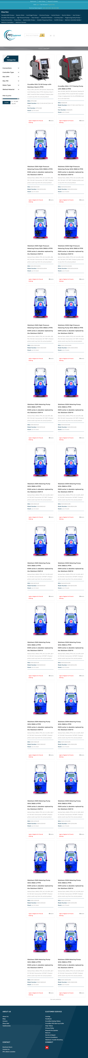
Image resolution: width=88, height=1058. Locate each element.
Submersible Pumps (29, 20)
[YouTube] (47, 1047)
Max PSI (5, 81)
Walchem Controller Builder (73, 20)
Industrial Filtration (46, 17)
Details (51, 120)
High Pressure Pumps (23, 17)
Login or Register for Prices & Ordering (36, 121)
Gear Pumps (76, 15)
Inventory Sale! (58, 17)
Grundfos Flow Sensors (8, 17)
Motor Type (7, 85)
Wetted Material (8, 89)
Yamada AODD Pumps (7, 15)
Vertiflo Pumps (58, 20)
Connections (7, 68)
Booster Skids (20, 15)
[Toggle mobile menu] (54, 36)
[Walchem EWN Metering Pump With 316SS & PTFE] (40, 383)
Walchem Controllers (7, 22)
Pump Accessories (6, 20)
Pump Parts (17, 20)
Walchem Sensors (21, 22)
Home (40, 48)
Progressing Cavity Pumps (72, 17)
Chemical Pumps (44, 15)
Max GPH (6, 76)
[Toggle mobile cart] (50, 36)
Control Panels (55, 15)
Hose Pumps (35, 17)
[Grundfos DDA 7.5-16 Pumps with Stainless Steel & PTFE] (40, 68)
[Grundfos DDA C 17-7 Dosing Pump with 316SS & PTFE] (71, 69)
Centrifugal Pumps (31, 15)
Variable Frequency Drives (44, 20)
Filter (6, 102)
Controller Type (8, 72)
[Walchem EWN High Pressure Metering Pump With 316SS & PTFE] (40, 145)
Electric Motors (66, 15)
